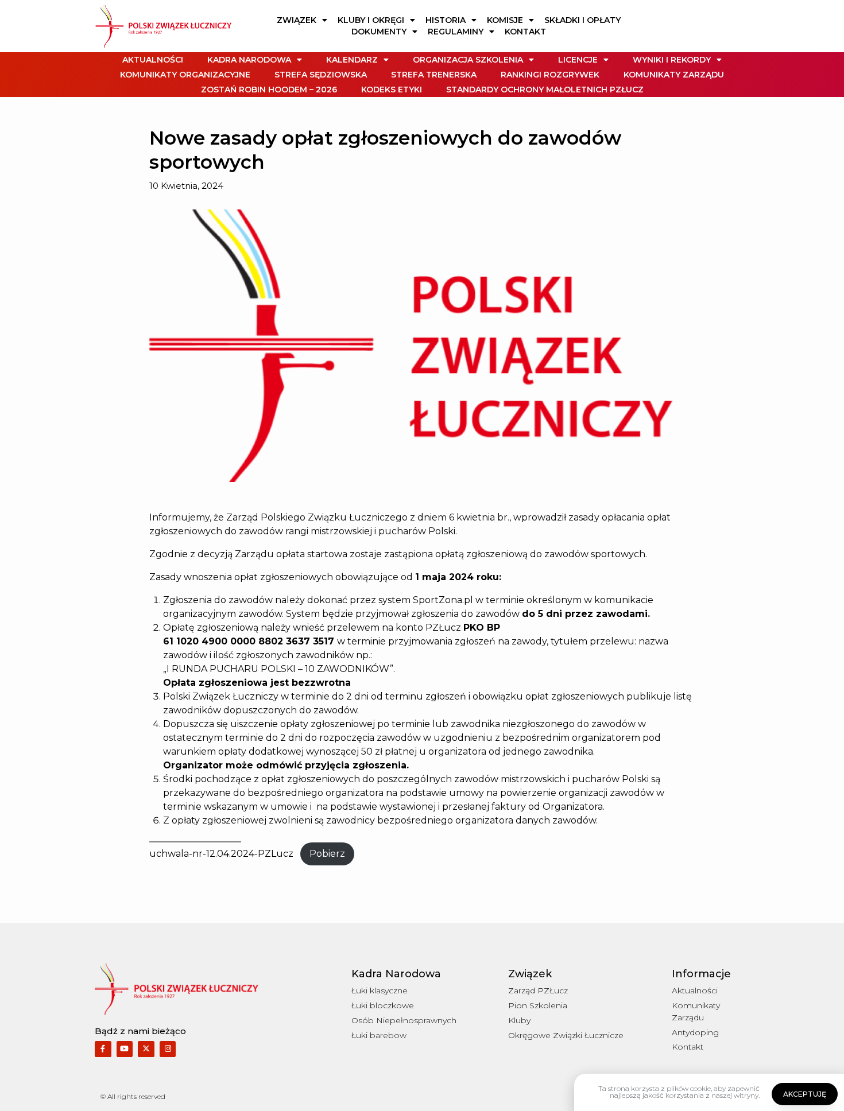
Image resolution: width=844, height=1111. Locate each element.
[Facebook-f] (103, 1049)
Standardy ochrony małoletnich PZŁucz (545, 89)
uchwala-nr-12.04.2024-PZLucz (221, 853)
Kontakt (525, 31)
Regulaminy (455, 31)
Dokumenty (378, 31)
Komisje (505, 20)
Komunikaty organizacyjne (185, 74)
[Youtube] (125, 1049)
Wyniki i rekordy (672, 60)
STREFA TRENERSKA (434, 74)
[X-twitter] (146, 1049)
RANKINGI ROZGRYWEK (550, 74)
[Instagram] (168, 1049)
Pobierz (327, 853)
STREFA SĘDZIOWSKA (320, 74)
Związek (296, 20)
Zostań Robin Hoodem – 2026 (269, 89)
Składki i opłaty (582, 20)
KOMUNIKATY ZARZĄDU (674, 74)
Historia (445, 20)
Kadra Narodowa (249, 60)
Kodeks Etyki (391, 89)
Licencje (578, 60)
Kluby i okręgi (371, 20)
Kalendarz (352, 60)
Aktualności (152, 60)
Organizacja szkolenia (468, 60)
